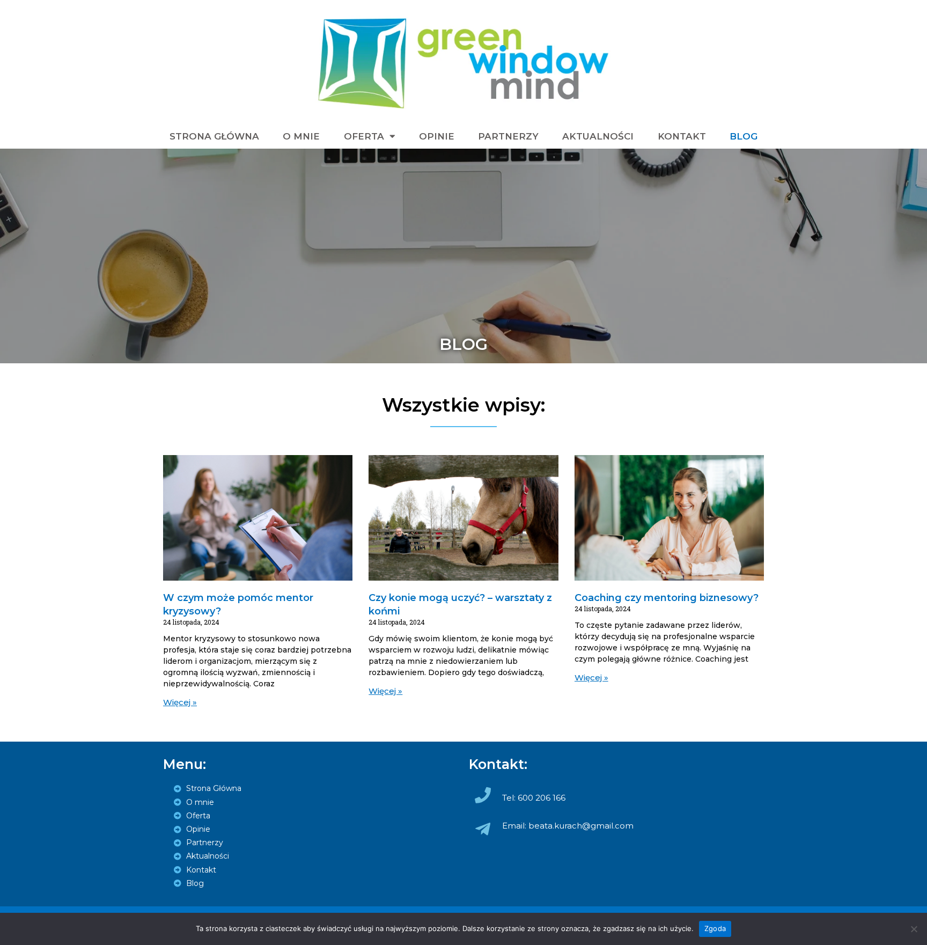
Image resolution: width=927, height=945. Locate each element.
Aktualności (598, 136)
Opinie (436, 136)
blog (743, 136)
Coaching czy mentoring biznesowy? (667, 598)
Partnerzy (508, 136)
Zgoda (715, 928)
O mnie (301, 136)
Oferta (364, 136)
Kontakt (682, 136)
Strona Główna (214, 136)
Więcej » (180, 702)
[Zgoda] (913, 929)
